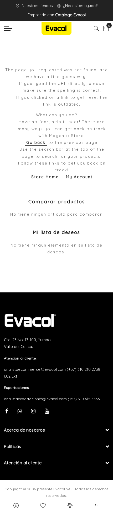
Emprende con (57, 14)
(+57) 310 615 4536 (84, 398)
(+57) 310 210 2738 (83, 369)
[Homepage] (70, 505)
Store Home (45, 176)
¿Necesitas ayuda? (80, 5)
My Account (79, 176)
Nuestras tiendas (37, 5)
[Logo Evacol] (56, 28)
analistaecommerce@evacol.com (35, 369)
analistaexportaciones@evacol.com (35, 398)
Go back (35, 142)
